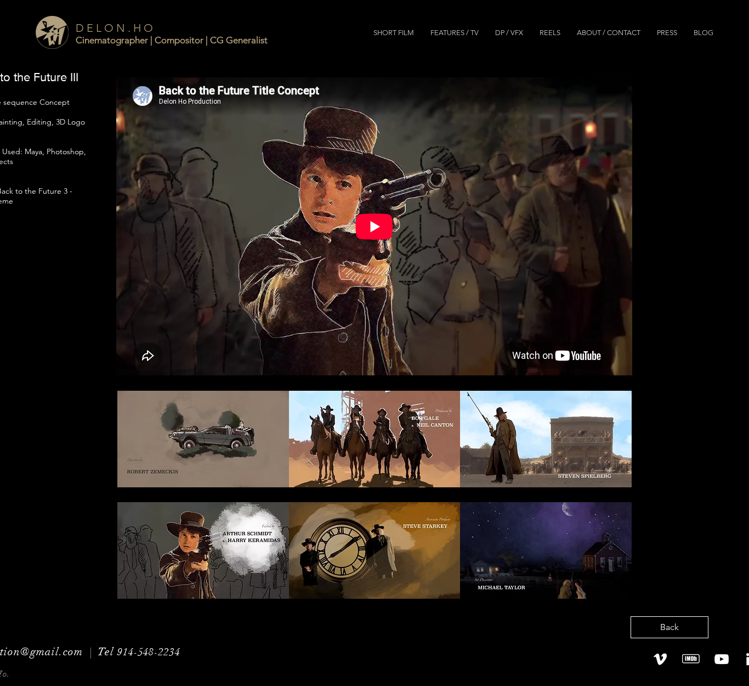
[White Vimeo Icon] (660, 659)
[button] (393, 33)
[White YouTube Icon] (721, 659)
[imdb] (691, 659)
